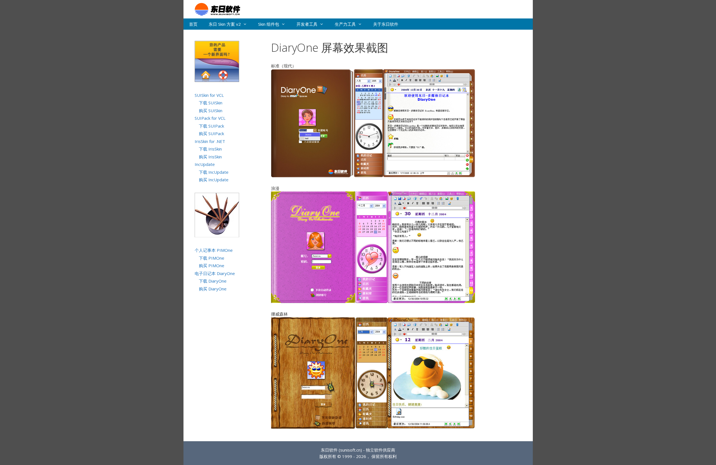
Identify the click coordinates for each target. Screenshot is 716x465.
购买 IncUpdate (214, 179)
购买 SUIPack (211, 133)
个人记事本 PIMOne (214, 250)
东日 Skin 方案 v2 (225, 24)
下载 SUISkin (210, 102)
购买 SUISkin (210, 110)
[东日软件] (214, 8)
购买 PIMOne (211, 265)
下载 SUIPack (211, 126)
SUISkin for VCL (209, 95)
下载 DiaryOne (213, 281)
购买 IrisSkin (210, 156)
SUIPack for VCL (210, 118)
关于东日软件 (385, 24)
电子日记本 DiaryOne (215, 273)
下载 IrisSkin (210, 149)
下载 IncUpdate (214, 172)
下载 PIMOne (211, 258)
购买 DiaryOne (213, 289)
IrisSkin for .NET (210, 141)
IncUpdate (205, 164)
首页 (193, 24)
